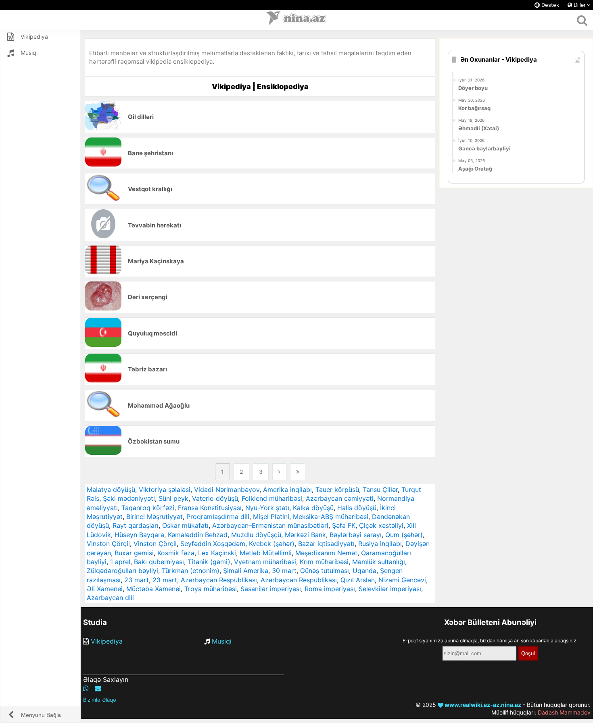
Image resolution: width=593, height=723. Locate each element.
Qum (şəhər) (404, 535)
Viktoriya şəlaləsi (164, 489)
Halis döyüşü (356, 508)
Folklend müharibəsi (272, 498)
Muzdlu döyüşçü (256, 535)
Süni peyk (173, 498)
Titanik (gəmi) (209, 562)
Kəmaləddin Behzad (198, 535)
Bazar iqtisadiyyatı (326, 544)
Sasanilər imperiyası (270, 589)
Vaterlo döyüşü (215, 498)
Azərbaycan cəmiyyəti (340, 498)
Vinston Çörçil (108, 544)
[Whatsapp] (86, 688)
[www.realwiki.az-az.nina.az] (296, 20)
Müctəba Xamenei (153, 589)
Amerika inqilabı (287, 489)
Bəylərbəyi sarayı (356, 535)
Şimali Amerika (245, 571)
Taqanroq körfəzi (147, 508)
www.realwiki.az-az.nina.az (482, 704)
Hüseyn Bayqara (139, 535)
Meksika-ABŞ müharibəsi (330, 517)
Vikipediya (107, 641)
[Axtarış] (582, 20)
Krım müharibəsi (324, 562)
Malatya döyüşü (111, 489)
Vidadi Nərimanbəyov (226, 489)
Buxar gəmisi (134, 553)
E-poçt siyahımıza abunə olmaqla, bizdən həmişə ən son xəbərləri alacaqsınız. (490, 641)
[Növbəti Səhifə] (279, 471)
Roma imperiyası (330, 589)
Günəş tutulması (324, 571)
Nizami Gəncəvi (402, 580)
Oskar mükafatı (185, 525)
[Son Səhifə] (297, 471)
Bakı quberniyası (159, 562)
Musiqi (222, 641)
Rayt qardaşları (136, 525)
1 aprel (120, 562)
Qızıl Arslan (357, 580)
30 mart (284, 571)
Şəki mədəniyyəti (129, 498)
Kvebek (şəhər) (271, 544)
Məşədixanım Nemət (326, 553)
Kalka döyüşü (313, 508)
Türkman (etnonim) (190, 571)
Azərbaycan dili (110, 598)
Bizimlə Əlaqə (99, 699)
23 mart (136, 580)
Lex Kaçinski (217, 553)
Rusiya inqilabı (380, 544)
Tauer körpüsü (337, 489)
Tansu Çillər (380, 489)
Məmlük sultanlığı (378, 562)
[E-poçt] (98, 688)
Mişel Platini (271, 517)
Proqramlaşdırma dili (217, 517)
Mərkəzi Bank (305, 535)
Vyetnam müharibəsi (265, 562)
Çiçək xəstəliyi (381, 525)
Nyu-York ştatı (267, 508)
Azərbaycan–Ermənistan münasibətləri (270, 525)
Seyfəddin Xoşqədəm (212, 544)
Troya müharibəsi (210, 589)
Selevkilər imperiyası (390, 589)
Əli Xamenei (105, 589)
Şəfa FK (343, 525)
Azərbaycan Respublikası (219, 580)
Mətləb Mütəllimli (266, 553)
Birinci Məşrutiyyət (154, 517)
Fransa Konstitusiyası (210, 508)
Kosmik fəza (175, 553)
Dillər (579, 5)
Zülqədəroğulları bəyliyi (122, 571)
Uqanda (364, 571)
